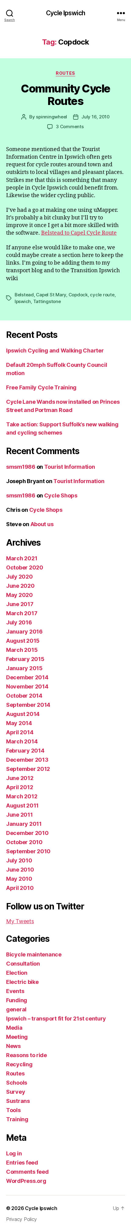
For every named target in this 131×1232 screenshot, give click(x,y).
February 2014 (25, 750)
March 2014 (21, 741)
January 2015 (24, 668)
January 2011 (24, 824)
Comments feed (27, 1172)
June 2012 (20, 778)
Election (16, 973)
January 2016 (24, 631)
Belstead (24, 295)
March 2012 (21, 796)
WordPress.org (26, 1181)
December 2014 (27, 677)
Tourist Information (69, 467)
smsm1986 (20, 467)
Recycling (19, 1064)
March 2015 (21, 650)
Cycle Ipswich (65, 13)
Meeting (17, 1037)
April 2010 (20, 888)
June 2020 (20, 586)
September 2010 (28, 851)
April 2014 (19, 732)
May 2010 (19, 879)
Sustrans (18, 1101)
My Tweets (20, 921)
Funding (16, 1000)
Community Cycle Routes (65, 95)
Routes (65, 73)
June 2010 (20, 869)
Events (15, 991)
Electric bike (22, 982)
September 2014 (28, 705)
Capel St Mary (51, 295)
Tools (13, 1110)
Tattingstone (47, 301)
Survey (15, 1092)
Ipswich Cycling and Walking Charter (55, 350)
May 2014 (19, 723)
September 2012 (28, 769)
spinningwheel (51, 117)
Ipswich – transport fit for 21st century (56, 1018)
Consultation (23, 963)
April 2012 (19, 787)
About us (42, 524)
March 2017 (21, 613)
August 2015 (23, 641)
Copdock (78, 295)
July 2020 (19, 576)
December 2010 (27, 833)
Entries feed (22, 1162)
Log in (14, 1153)
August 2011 (22, 805)
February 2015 (25, 659)
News (13, 1046)
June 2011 (19, 814)
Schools (16, 1082)
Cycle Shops (60, 495)
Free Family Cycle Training (41, 387)
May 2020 (19, 595)
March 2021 (21, 558)
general (16, 1009)
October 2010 (24, 842)
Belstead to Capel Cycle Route (79, 233)
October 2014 (24, 695)
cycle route (102, 295)
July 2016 (19, 622)
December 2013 (27, 760)
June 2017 (20, 604)
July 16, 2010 (95, 117)
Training (17, 1119)
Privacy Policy (21, 1219)
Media (14, 1027)
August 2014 (23, 714)
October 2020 (24, 567)
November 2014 (27, 686)
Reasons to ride (26, 1055)
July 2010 (19, 860)
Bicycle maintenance (34, 954)
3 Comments (69, 126)
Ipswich (23, 301)
